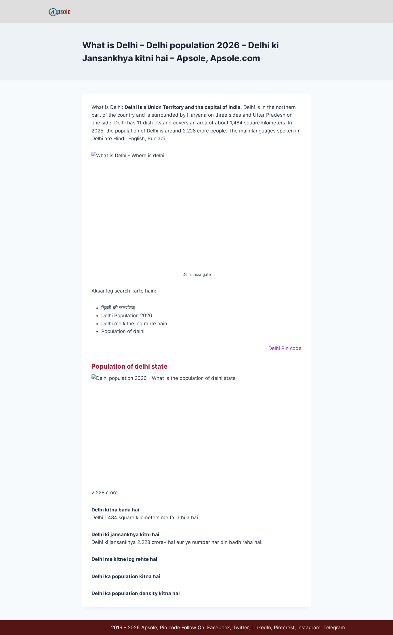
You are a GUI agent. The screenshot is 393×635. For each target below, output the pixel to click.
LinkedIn (261, 627)
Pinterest (284, 627)
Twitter (241, 627)
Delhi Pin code (285, 348)
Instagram (308, 627)
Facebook (218, 627)
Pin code (170, 627)
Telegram (334, 627)
